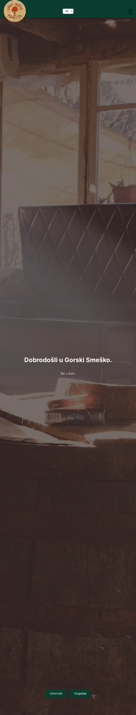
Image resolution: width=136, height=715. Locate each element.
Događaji (80, 693)
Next (68, 708)
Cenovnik (56, 693)
